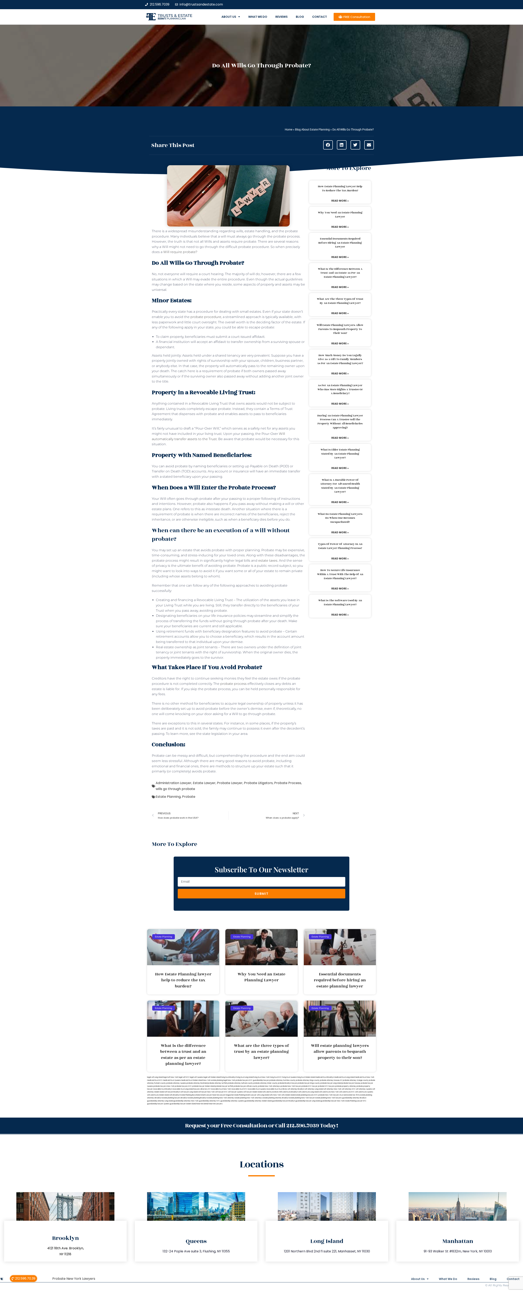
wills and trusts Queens (364, 1092)
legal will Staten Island (212, 1077)
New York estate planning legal (215, 1080)
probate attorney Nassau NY (331, 1080)
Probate (188, 796)
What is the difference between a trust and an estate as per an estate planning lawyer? (340, 273)
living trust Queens (289, 1077)
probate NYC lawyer (309, 1086)
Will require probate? (180, 252)
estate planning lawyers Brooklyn (175, 1098)
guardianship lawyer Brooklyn (283, 1101)
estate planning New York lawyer (302, 1098)
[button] (328, 145)
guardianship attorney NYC (209, 1101)
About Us (228, 17)
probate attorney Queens (176, 1083)
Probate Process (287, 783)
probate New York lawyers (328, 1095)
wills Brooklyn (174, 1095)
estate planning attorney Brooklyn (276, 1098)
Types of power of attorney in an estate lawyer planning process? (340, 546)
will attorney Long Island (314, 1089)
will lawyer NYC (221, 1092)
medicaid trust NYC (154, 1080)
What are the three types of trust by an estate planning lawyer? (340, 301)
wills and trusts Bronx (271, 1092)
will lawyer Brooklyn (172, 1092)
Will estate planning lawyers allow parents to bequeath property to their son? (340, 329)
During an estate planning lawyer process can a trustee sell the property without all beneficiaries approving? (340, 422)
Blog (300, 17)
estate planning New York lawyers (328, 1098)
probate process (233, 684)
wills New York (275, 1095)
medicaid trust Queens (172, 1080)
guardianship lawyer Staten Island (183, 1104)
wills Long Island (263, 1095)
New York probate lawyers (238, 1080)
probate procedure (205, 317)
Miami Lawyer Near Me (210, 1095)
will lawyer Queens (235, 1092)
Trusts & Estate (175, 15)
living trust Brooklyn (228, 1077)
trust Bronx (283, 1089)
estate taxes (267, 560)
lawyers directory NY (202, 1089)
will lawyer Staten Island (252, 1092)
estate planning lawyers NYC (306, 1095)
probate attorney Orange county (355, 1080)
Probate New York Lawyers (73, 1278)
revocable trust (272, 1089)
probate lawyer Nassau (351, 1083)
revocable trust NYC (239, 1089)
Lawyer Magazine (226, 1095)
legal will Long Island (155, 1077)
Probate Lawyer (230, 783)
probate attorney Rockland (197, 1083)
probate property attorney (345, 1086)
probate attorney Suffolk (217, 1083)
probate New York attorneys (269, 1086)
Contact (319, 17)
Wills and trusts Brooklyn (288, 1092)
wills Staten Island (288, 1095)
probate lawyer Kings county (308, 1083)
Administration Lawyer (173, 783)
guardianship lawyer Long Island (307, 1101)
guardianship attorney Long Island (160, 1101)
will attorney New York (332, 1089)
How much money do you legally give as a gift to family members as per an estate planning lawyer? (340, 359)
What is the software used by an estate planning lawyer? (340, 602)
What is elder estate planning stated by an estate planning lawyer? (340, 454)
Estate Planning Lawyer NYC (355, 1101)
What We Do (257, 17)
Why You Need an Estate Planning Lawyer (340, 215)
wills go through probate (175, 789)
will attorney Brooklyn (295, 1089)
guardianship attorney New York (186, 1101)
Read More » (340, 200)
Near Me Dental (202, 1104)
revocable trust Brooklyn (162, 1089)
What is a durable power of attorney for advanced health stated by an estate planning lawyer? (340, 486)
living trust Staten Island (306, 1077)
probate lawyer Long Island (330, 1083)
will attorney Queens (364, 1089)
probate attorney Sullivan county (240, 1083)
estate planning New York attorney (220, 1098)
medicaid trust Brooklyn (324, 1077)
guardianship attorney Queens (232, 1101)
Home (288, 129)
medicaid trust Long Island (344, 1077)
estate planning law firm (172, 18)
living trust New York (261, 1077)
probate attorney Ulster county (265, 1083)
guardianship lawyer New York (332, 1101)
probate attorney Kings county (308, 1080)
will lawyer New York (206, 1092)
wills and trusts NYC (347, 1092)
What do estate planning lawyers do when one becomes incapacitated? (340, 518)
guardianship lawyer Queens (158, 1104)
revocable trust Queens (257, 1089)
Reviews (281, 17)
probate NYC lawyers (326, 1086)
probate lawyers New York (163, 1086)
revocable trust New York (221, 1089)
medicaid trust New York (364, 1077)
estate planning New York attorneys (248, 1098)
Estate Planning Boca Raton (190, 1095)
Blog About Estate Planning (312, 129)
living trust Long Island (244, 1077)
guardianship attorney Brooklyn (354, 1098)
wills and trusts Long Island (308, 1092)
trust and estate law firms (350, 1095)
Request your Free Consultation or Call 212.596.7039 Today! (261, 1125)
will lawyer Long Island (189, 1092)
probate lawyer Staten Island (203, 1086)
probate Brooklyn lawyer (287, 1083)
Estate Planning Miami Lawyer (245, 1095)
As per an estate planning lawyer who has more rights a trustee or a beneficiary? (340, 389)
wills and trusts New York (329, 1092)
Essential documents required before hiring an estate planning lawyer (340, 243)
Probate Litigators (258, 783)
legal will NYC (184, 1077)
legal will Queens (196, 1077)
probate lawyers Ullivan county (246, 1086)
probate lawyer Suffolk (224, 1086)
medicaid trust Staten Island (192, 1080)
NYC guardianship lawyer (259, 1080)
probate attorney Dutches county (282, 1080)
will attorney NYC (348, 1089)
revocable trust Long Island (182, 1089)
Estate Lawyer (204, 783)
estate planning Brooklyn (197, 1098)
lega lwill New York (170, 1077)
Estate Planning (168, 796)
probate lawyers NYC (183, 1086)
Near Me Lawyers (215, 1104)
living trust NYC (276, 1077)
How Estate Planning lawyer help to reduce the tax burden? (340, 188)
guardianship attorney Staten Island (258, 1101)
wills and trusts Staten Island (158, 1095)
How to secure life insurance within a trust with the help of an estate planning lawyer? (340, 574)
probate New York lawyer (291, 1086)
